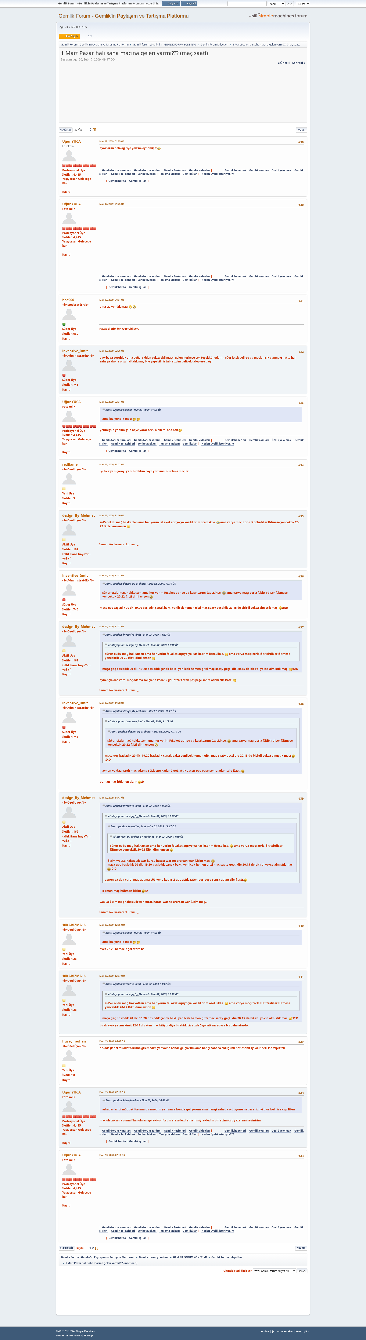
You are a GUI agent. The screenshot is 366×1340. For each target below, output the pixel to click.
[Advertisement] (183, 94)
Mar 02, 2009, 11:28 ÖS (111, 702)
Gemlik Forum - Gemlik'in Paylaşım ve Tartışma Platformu (123, 16)
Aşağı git (65, 129)
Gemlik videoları (199, 170)
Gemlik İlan (190, 174)
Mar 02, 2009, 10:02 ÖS (111, 464)
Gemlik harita (117, 181)
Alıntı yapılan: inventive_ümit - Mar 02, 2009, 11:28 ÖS (138, 806)
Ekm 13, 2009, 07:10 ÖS (112, 1092)
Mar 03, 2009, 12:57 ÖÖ (112, 975)
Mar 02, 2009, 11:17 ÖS (111, 575)
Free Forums (75, 1335)
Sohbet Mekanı (147, 174)
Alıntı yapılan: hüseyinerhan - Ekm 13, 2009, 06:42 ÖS (137, 1100)
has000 (68, 299)
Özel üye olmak (281, 170)
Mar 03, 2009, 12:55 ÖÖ (112, 924)
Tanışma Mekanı (169, 174)
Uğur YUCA (71, 141)
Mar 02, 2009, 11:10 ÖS (111, 515)
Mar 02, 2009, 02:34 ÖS (111, 401)
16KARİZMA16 (74, 925)
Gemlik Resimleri (175, 170)
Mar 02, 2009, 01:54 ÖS (111, 299)
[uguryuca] (64, 187)
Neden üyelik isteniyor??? (217, 174)
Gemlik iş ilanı (138, 181)
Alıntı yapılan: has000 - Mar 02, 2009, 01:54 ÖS (133, 410)
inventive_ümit (75, 350)
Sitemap (88, 1335)
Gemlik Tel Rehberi (123, 174)
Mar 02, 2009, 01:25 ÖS (111, 141)
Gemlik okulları (259, 170)
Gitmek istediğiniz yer (237, 1270)
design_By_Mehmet (78, 515)
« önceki (284, 63)
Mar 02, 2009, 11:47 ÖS (111, 797)
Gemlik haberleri (235, 170)
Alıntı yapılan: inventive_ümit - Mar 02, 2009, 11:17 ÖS (138, 634)
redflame (70, 464)
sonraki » (298, 63)
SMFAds (60, 1335)
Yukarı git (66, 1248)
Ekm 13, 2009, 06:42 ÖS (112, 1041)
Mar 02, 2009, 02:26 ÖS (111, 350)
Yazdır (301, 129)
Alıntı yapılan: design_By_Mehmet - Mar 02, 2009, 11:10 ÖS (140, 583)
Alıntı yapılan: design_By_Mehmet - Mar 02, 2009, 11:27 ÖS (140, 711)
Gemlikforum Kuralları (116, 170)
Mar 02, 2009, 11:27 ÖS (111, 626)
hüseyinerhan (74, 1041)
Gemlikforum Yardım (147, 170)
